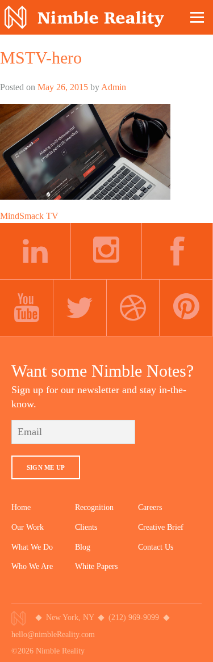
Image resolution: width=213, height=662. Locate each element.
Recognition (94, 507)
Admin (113, 87)
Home (21, 507)
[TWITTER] (80, 308)
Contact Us (155, 547)
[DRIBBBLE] (133, 308)
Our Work (27, 527)
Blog (82, 547)
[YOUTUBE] (26, 308)
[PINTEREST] (186, 308)
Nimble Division (84, 17)
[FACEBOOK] (177, 251)
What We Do (32, 547)
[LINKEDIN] (35, 251)
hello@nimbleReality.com (53, 634)
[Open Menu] (197, 17)
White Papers (96, 566)
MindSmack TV (29, 216)
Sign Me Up (46, 467)
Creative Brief (160, 527)
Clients (86, 527)
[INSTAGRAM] (106, 251)
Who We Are (32, 566)
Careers (150, 507)
